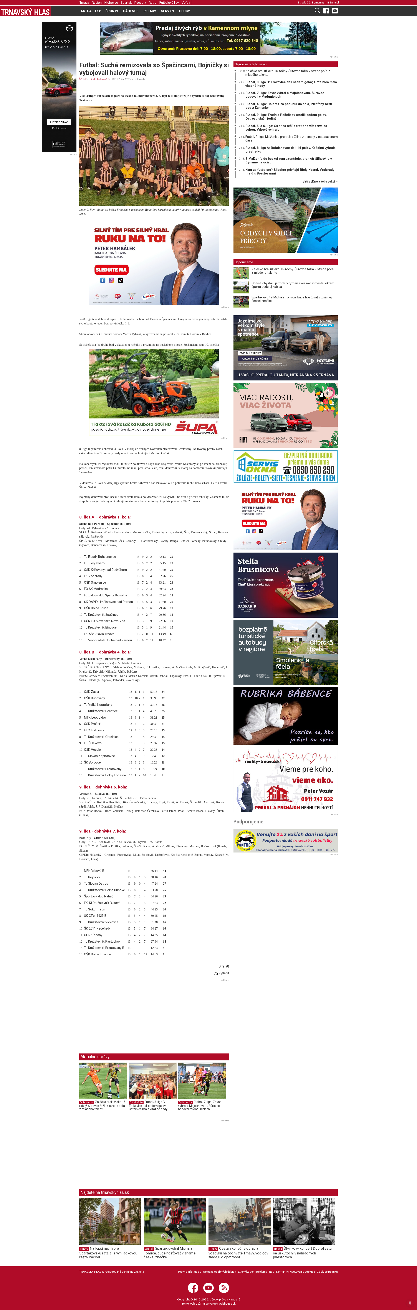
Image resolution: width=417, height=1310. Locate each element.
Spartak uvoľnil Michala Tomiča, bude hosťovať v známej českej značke (292, 299)
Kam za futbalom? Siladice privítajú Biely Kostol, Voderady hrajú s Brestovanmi (289, 171)
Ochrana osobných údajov (219, 1271)
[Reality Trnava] (285, 779)
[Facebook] (326, 10)
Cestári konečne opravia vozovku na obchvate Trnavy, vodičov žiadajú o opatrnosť (238, 1252)
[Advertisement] (115, 1012)
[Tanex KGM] (285, 347)
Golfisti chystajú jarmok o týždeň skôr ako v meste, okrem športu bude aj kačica (293, 285)
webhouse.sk (227, 1303)
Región (97, 3)
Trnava (84, 3)
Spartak (126, 3)
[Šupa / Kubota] (154, 392)
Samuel (334, 2)
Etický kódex (246, 1271)
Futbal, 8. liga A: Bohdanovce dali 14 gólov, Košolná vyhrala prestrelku (290, 149)
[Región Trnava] (285, 652)
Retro (153, 3)
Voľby (186, 3)
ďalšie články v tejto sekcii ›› (320, 181)
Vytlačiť (223, 973)
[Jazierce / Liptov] (285, 220)
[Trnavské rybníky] (208, 38)
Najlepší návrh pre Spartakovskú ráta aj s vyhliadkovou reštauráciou (108, 1252)
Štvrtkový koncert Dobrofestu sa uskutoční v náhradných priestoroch (302, 1252)
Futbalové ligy (169, 3)
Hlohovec (111, 3)
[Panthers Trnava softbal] (285, 840)
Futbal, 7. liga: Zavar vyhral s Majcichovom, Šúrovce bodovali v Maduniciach (199, 1105)
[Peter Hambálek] (285, 517)
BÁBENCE (131, 11)
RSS (271, 1271)
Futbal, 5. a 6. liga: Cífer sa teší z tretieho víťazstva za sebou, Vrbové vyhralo (286, 128)
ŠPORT (82, 79)
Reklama (261, 1271)
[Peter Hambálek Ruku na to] (154, 261)
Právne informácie (189, 1271)
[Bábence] (285, 716)
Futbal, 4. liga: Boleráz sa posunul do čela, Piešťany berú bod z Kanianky (288, 106)
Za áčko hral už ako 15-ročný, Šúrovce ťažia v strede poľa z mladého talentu (103, 1105)
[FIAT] (285, 415)
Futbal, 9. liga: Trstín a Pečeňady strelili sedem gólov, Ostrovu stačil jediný (286, 116)
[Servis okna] (285, 466)
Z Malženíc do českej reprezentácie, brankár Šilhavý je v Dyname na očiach (288, 160)
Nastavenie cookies (302, 1271)
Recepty (140, 3)
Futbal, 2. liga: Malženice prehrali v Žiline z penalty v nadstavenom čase (291, 138)
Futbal (92, 79)
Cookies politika (327, 1271)
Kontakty (282, 1271)
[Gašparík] (285, 585)
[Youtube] (335, 10)
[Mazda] (59, 87)
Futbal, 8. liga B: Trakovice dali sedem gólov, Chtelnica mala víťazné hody (148, 1105)
